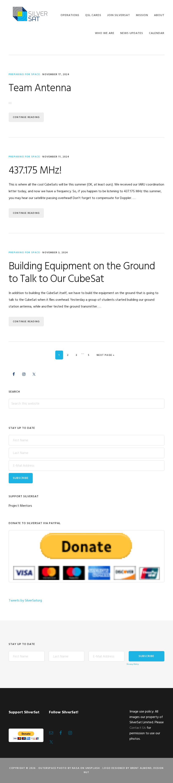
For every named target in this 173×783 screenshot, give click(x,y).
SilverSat (30, 14)
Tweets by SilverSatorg (25, 600)
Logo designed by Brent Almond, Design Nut (124, 770)
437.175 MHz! (35, 170)
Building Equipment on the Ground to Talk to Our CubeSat (82, 273)
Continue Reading (26, 117)
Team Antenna (40, 88)
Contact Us (138, 728)
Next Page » (105, 355)
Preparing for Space (24, 74)
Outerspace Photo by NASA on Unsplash (69, 768)
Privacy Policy (133, 664)
